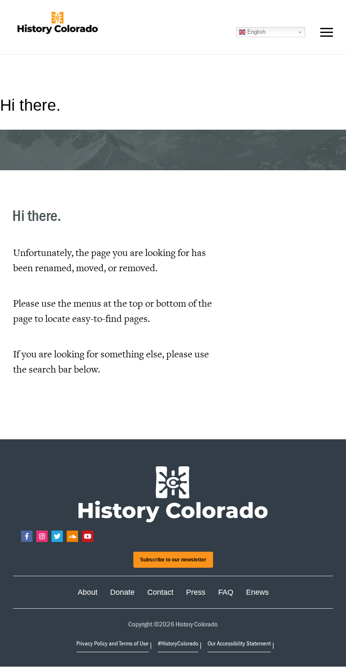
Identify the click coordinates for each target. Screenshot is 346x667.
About (87, 592)
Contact (160, 592)
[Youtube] (87, 536)
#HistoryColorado (178, 643)
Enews (257, 592)
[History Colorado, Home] (57, 23)
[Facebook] (26, 536)
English (255, 32)
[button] (326, 34)
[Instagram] (42, 536)
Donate (122, 592)
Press (195, 592)
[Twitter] (57, 536)
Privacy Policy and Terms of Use (112, 643)
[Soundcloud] (72, 536)
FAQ (225, 592)
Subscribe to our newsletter (173, 560)
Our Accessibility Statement (239, 643)
